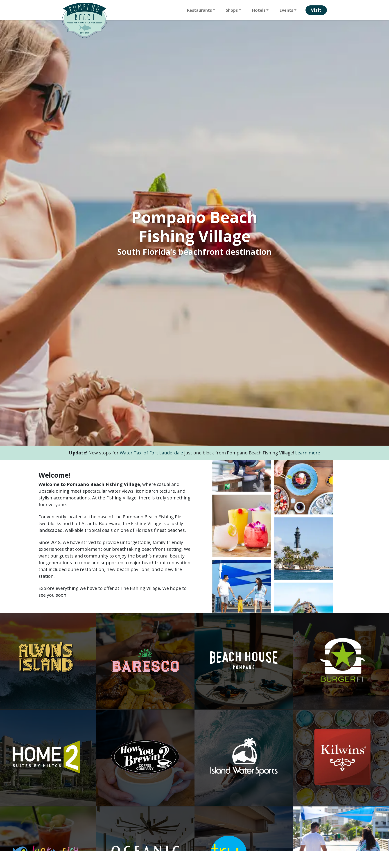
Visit (316, 10)
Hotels (258, 10)
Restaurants (199, 10)
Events (286, 10)
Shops (232, 10)
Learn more (307, 453)
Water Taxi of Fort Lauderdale (151, 453)
